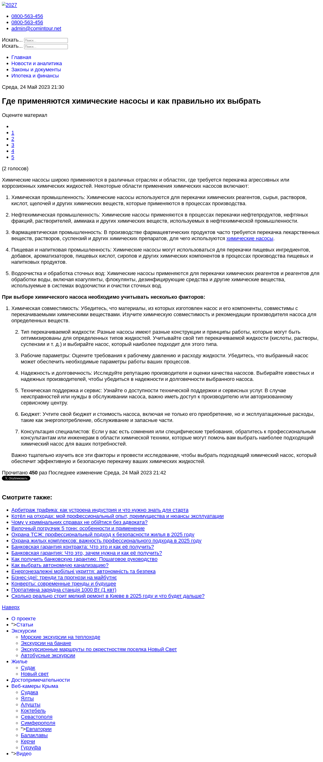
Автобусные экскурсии (48, 655)
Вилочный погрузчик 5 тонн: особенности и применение (78, 528)
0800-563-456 (27, 16)
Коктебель (33, 711)
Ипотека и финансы (35, 76)
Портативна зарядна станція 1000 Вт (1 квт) (63, 590)
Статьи (24, 625)
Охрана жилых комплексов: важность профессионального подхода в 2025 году (106, 541)
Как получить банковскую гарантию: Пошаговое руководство (84, 559)
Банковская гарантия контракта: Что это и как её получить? (82, 547)
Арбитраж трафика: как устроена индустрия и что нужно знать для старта (99, 510)
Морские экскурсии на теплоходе (60, 637)
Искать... (12, 40)
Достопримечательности (40, 680)
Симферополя (38, 723)
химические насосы (250, 238)
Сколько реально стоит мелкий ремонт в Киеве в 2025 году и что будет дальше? (108, 596)
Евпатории (39, 729)
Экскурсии (23, 631)
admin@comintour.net (36, 28)
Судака (29, 692)
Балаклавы (34, 735)
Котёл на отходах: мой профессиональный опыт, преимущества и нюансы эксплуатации (117, 516)
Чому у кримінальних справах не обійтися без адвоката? (79, 522)
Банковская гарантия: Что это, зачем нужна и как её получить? (86, 553)
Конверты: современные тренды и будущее (63, 584)
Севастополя (36, 717)
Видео (23, 754)
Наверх (11, 607)
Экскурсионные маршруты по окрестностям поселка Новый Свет (99, 649)
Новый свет (35, 674)
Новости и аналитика (36, 63)
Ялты (27, 698)
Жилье (19, 661)
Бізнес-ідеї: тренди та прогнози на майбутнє (64, 577)
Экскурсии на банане (46, 643)
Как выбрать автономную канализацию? (60, 565)
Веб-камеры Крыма (34, 686)
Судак (28, 668)
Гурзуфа (31, 747)
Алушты (30, 704)
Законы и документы (36, 69)
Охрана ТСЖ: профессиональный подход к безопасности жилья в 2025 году (102, 534)
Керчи (28, 741)
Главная (21, 57)
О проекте (23, 619)
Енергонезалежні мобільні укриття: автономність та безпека (83, 571)
